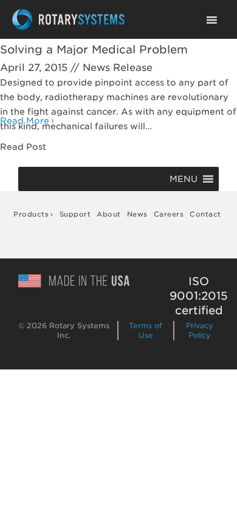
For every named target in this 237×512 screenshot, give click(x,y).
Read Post (23, 147)
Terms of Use (145, 330)
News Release (118, 67)
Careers (169, 214)
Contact (205, 214)
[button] (183, 179)
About (109, 214)
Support (75, 214)
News (137, 214)
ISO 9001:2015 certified (199, 296)
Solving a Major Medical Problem (94, 49)
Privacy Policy (199, 330)
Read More (24, 121)
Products (31, 214)
